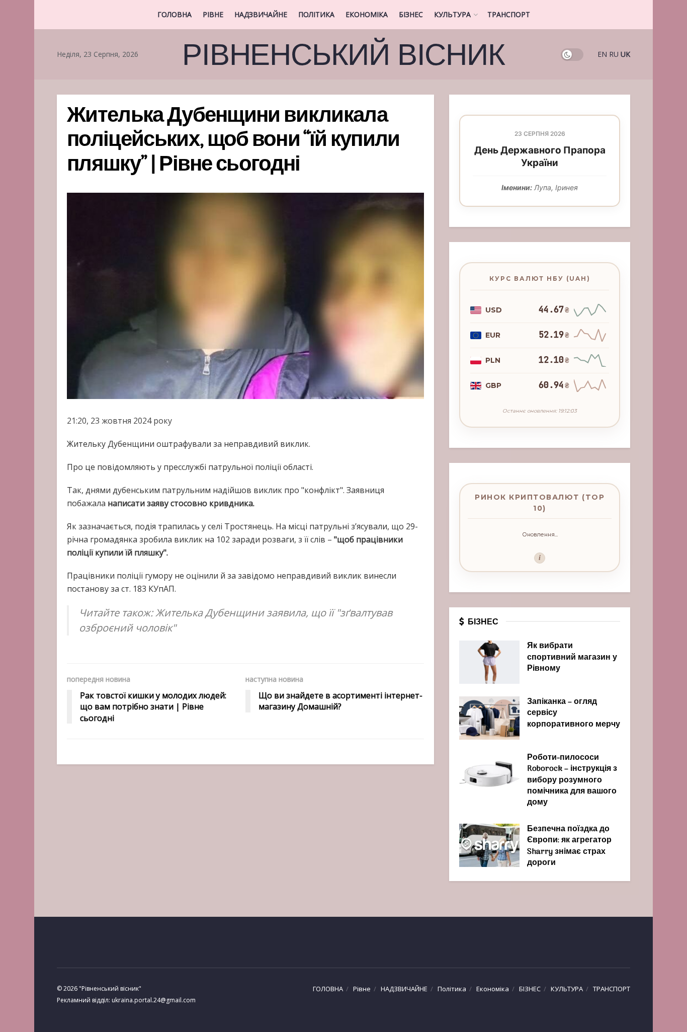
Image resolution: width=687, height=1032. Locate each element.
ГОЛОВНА (174, 14)
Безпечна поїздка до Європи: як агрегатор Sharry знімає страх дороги (569, 846)
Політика (316, 14)
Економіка (367, 14)
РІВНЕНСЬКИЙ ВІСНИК (343, 54)
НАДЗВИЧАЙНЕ (260, 14)
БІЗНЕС (411, 14)
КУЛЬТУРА (452, 14)
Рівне (213, 14)
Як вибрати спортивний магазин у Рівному (572, 657)
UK (625, 54)
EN (602, 54)
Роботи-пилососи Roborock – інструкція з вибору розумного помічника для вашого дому (572, 780)
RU (614, 54)
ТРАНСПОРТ (508, 14)
